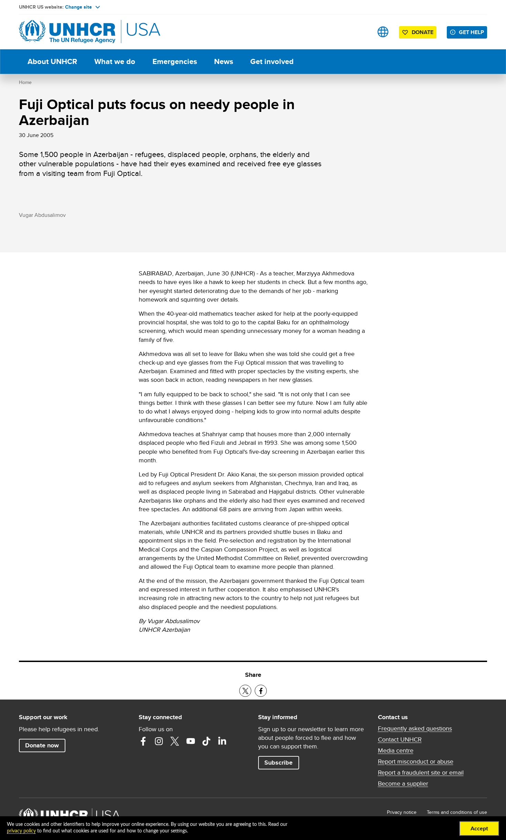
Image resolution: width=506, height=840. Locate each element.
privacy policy (21, 831)
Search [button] (361, 32)
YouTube (190, 741)
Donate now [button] (42, 745)
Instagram (159, 741)
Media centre (395, 750)
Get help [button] (471, 32)
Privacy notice (402, 812)
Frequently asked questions (415, 728)
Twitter (174, 741)
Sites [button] (383, 32)
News (223, 61)
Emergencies (174, 61)
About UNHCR (52, 61)
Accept (479, 828)
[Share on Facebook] (261, 691)
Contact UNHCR (400, 739)
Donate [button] (422, 32)
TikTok (206, 741)
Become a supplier (403, 783)
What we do (114, 61)
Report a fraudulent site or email (421, 772)
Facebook (143, 741)
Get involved (272, 61)
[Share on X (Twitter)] (245, 691)
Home (25, 82)
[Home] (67, 31)
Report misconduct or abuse (415, 761)
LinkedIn (222, 741)
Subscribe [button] (278, 762)
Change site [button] (78, 6)
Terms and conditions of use (457, 812)
